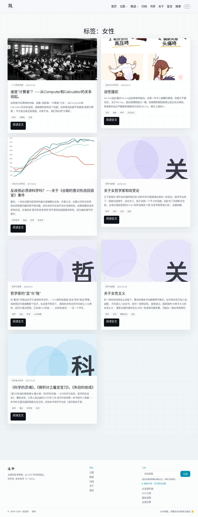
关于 (91, 485)
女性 (30, 117)
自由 (114, 112)
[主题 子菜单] (127, 6)
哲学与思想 (110, 184)
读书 (14, 408)
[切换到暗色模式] (192, 511)
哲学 (107, 211)
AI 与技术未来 (17, 85)
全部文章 (146, 502)
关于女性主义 (114, 293)
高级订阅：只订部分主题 (155, 483)
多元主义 (131, 112)
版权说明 (146, 497)
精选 (91, 476)
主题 (91, 472)
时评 (122, 112)
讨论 (122, 211)
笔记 (21, 408)
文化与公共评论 (111, 85)
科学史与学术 (17, 380)
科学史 (29, 408)
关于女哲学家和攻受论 (121, 190)
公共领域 (37, 314)
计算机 (22, 117)
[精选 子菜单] (137, 6)
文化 (107, 112)
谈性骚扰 (111, 91)
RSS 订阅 (146, 493)
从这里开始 (148, 488)
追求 (129, 211)
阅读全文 (18, 124)
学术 (28, 314)
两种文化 (123, 314)
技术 (14, 117)
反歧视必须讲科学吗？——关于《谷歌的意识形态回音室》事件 (52, 193)
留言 (91, 490)
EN (187, 6)
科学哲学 (15, 220)
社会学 (40, 220)
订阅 (185, 474)
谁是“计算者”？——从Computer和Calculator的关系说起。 (51, 94)
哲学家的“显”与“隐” (26, 293)
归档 (91, 481)
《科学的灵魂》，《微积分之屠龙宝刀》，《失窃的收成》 (53, 387)
